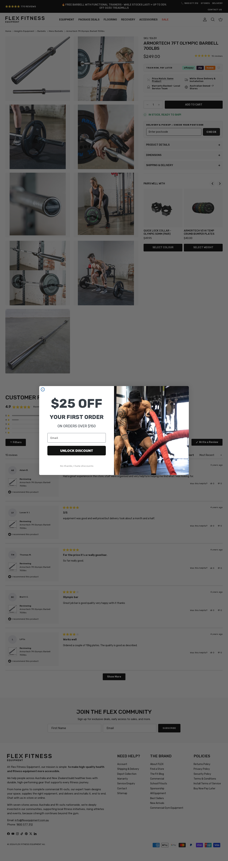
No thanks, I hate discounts (76, 466)
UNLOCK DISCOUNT (76, 450)
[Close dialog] (43, 389)
